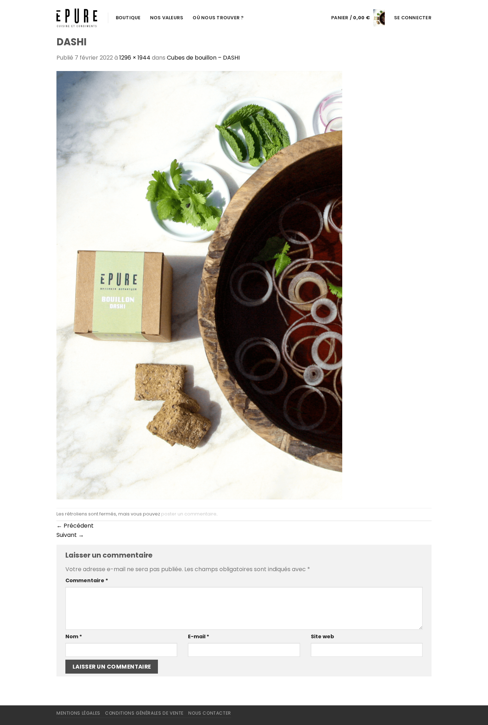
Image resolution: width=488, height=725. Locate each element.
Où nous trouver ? (218, 18)
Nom (73, 636)
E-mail (198, 636)
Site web (322, 636)
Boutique (128, 18)
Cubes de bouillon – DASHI (203, 58)
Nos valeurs (167, 18)
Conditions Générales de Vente (144, 713)
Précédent (75, 526)
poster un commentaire (188, 514)
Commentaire (86, 580)
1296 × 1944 (134, 58)
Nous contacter (209, 713)
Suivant (70, 535)
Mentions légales (78, 713)
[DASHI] (199, 285)
